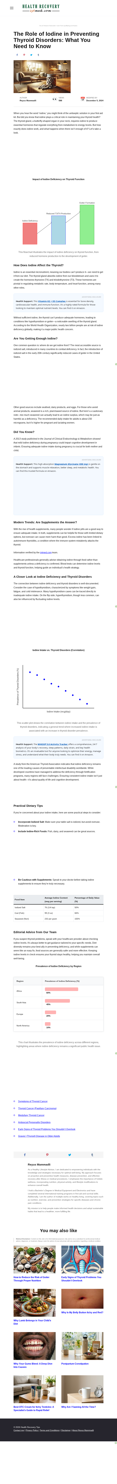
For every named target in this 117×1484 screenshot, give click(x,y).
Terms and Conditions (49, 1430)
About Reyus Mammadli (83, 1430)
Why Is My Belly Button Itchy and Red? (82, 1312)
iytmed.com (46, 552)
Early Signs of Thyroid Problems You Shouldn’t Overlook (46, 1129)
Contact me (19, 1430)
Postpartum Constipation (75, 1364)
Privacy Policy (32, 1430)
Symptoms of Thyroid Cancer (33, 1101)
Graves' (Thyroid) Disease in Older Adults (39, 1136)
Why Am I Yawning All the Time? (78, 1407)
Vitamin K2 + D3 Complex (52, 301)
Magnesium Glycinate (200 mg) (72, 464)
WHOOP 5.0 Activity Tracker (53, 744)
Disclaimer (66, 1430)
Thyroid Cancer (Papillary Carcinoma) (37, 1108)
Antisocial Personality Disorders (34, 1122)
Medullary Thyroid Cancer (31, 1115)
